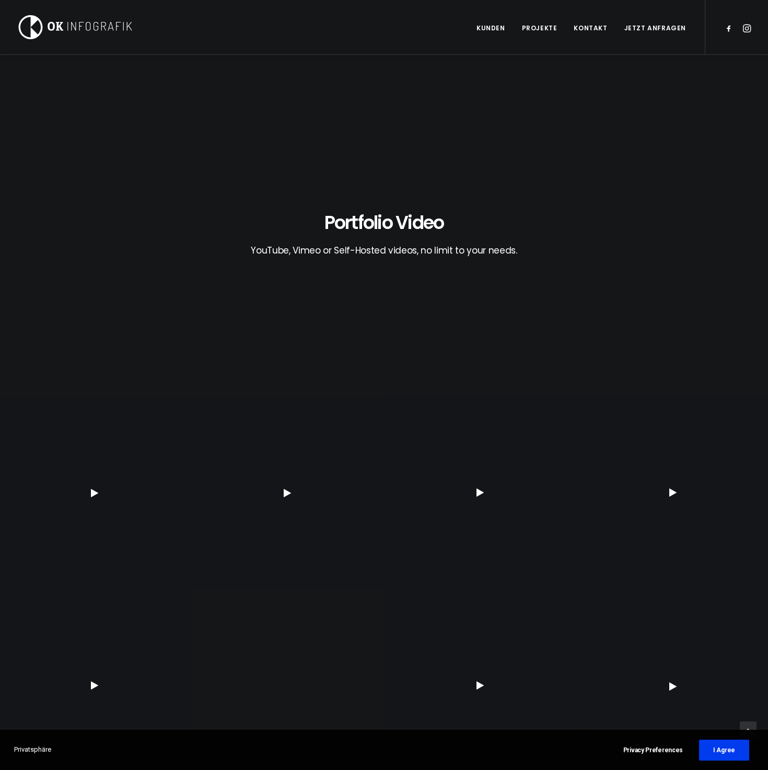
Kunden (490, 28)
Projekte (539, 28)
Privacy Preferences (653, 750)
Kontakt (590, 28)
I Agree (724, 750)
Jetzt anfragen (655, 28)
